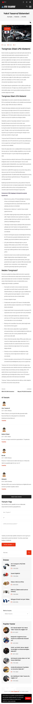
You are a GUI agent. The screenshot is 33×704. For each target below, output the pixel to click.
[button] (30, 7)
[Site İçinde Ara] (29, 552)
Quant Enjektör (15, 573)
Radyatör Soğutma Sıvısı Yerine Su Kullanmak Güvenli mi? (19, 638)
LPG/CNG (23, 16)
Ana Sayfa (9, 16)
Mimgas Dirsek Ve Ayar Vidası (20, 599)
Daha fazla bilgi (11, 701)
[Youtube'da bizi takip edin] (30, 2)
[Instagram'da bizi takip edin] (26, 2)
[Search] (27, 7)
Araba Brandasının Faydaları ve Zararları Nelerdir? (20, 668)
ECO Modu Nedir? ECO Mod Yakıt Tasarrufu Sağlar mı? (19, 629)
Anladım (28, 698)
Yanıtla (4, 420)
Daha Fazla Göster (16, 497)
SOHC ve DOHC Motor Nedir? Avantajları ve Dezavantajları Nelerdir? (20, 649)
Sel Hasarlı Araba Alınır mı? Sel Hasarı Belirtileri (20, 659)
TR (4, 2)
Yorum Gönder (8, 544)
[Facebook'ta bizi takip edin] (23, 2)
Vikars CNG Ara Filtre (17, 582)
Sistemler (16, 16)
